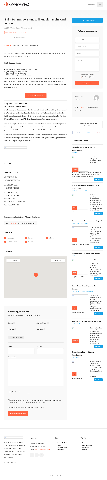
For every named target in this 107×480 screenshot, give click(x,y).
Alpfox (77, 99)
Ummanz (75, 169)
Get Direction (14, 260)
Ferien (30, 238)
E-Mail (39, 346)
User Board (60, 449)
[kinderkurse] (17, 4)
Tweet (88, 132)
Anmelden (91, 4)
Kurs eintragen (87, 445)
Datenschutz (54, 476)
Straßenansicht (59, 260)
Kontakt (62, 476)
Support (84, 449)
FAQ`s (59, 445)
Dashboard (85, 447)
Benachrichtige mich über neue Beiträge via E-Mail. (27, 407)
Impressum (45, 476)
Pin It (98, 132)
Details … (98, 179)
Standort (16, 45)
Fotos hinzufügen (17, 337)
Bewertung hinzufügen (30, 45)
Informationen (86, 443)
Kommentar (12, 357)
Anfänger (11, 238)
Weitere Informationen (35, 96)
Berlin (74, 240)
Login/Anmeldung (62, 447)
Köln (74, 374)
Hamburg (75, 340)
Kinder (51, 238)
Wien (74, 207)
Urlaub (30, 242)
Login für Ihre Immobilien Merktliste (88, 125)
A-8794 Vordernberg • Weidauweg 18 (18, 28)
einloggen (13, 223)
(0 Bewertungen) (19, 37)
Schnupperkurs (12, 242)
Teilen (78, 132)
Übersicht (7, 45)
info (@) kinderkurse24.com (42, 449)
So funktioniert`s (62, 443)
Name (10, 346)
